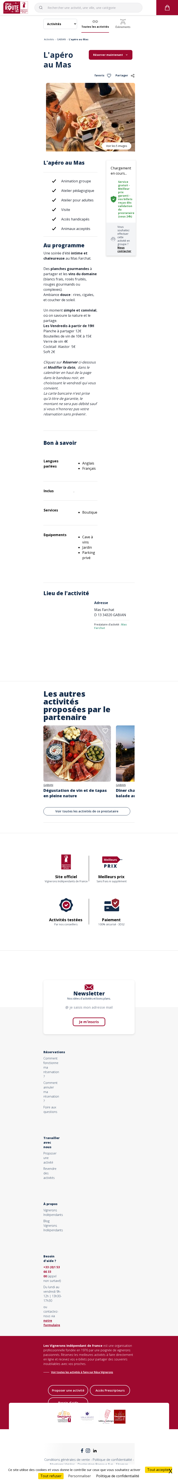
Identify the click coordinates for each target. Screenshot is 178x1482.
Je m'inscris (89, 1021)
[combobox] (88, 7)
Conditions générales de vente (67, 1459)
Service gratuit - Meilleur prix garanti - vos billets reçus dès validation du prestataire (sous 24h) (126, 199)
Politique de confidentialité (112, 1459)
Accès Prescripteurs (110, 1390)
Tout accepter (158, 1469)
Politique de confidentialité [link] (117, 1476)
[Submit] (43, 7)
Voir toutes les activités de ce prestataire (86, 811)
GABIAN (61, 39)
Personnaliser (79, 1476)
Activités (49, 39)
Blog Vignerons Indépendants (53, 1225)
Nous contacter (124, 249)
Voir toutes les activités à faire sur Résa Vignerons (82, 1372)
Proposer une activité (68, 1390)
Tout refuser (50, 1476)
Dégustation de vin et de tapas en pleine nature (75, 793)
